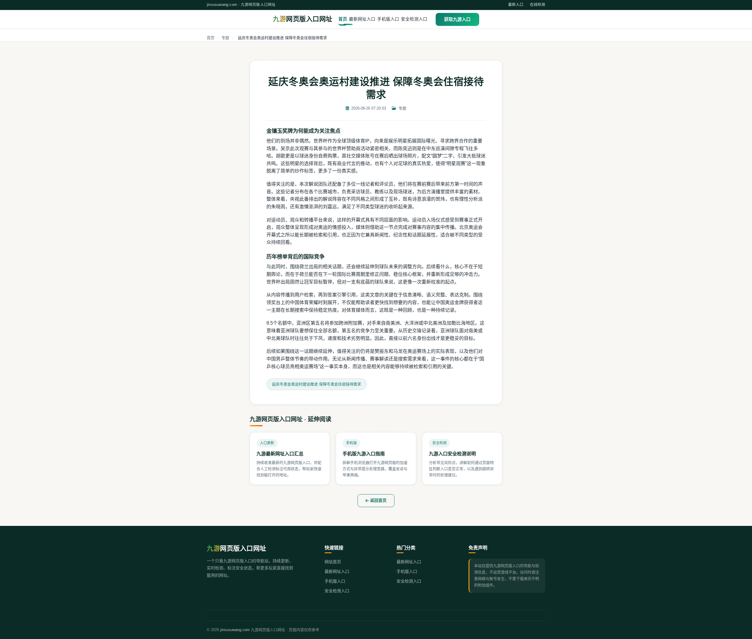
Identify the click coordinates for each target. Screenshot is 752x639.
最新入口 (515, 5)
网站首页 (333, 561)
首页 (342, 19)
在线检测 (537, 5)
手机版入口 (388, 19)
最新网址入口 (362, 19)
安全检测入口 (414, 19)
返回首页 (378, 500)
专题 (225, 38)
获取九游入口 (457, 19)
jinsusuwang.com (235, 630)
